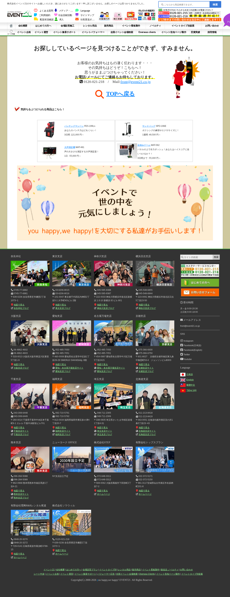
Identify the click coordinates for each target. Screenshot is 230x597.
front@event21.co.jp (136, 82)
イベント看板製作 (131, 25)
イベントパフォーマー (93, 32)
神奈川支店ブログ (105, 308)
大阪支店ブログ (21, 368)
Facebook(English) (193, 350)
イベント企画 (24, 32)
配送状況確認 (47, 19)
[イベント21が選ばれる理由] (130, 19)
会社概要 (22, 25)
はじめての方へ (43, 25)
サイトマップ (87, 15)
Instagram (188, 341)
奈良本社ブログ (21, 308)
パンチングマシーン (74, 126)
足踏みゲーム (143, 145)
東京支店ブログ (62, 308)
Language (85, 11)
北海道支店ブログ (147, 434)
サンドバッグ (148, 126)
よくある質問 (46, 11)
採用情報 (212, 32)
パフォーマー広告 (106, 574)
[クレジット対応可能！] (147, 19)
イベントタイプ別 (107, 569)
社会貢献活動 (65, 15)
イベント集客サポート (64, 32)
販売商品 (108, 25)
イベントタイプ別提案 (183, 25)
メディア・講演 (67, 11)
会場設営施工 (67, 25)
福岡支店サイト (62, 431)
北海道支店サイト (147, 431)
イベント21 (49, 569)
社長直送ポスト (88, 19)
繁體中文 (190, 385)
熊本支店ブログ (21, 497)
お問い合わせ (212, 25)
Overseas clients (147, 32)
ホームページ (103, 494)
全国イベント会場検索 (122, 32)
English (190, 380)
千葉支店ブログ (21, 434)
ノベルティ (155, 25)
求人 (61, 19)
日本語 (189, 374)
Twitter (187, 354)
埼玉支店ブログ (104, 434)
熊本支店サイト (21, 494)
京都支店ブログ (146, 371)
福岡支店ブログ (62, 434)
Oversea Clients (147, 574)
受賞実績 (195, 32)
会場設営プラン (90, 569)
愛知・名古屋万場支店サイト (69, 368)
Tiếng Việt (191, 390)
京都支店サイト (146, 368)
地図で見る (19, 305)
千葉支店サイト (21, 431)
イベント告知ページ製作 (173, 32)
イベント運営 (41, 32)
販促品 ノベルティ (170, 569)
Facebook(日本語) (192, 345)
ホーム (11, 25)
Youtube (188, 359)
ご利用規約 (44, 15)
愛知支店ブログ (62, 371)
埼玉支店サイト (104, 431)
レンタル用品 (90, 25)
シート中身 (11, 32)
